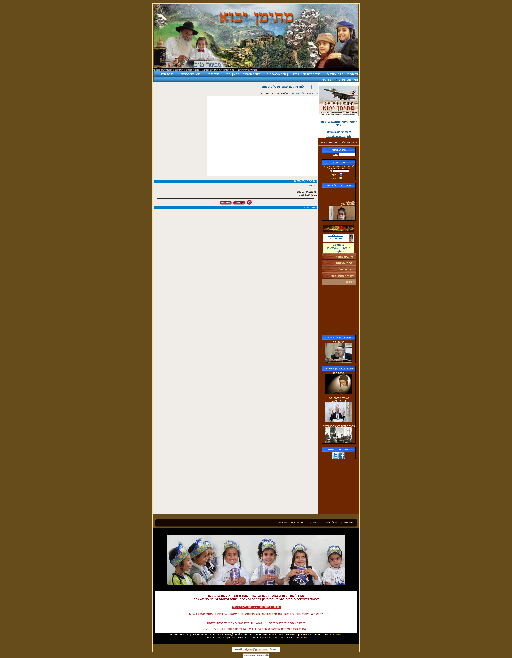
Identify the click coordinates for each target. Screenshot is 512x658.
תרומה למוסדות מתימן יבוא (293, 522)
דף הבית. (352, 74)
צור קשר (326, 79)
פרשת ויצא (338, 373)
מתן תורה (350, 197)
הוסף (334, 175)
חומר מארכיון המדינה (198, 69)
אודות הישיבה (251, 74)
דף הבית (313, 93)
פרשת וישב (338, 342)
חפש (335, 154)
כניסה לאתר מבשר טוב (335, 237)
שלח (330, 170)
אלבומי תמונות (345, 263)
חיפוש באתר (339, 149)
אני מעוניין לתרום (258, 69)
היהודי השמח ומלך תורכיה (343, 278)
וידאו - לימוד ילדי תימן (338, 185)
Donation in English (338, 136)
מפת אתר (349, 522)
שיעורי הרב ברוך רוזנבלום (338, 368)
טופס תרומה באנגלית (339, 131)
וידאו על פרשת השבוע (339, 337)
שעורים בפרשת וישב (339, 398)
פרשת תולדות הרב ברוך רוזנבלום (338, 426)
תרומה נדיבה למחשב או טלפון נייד (339, 123)
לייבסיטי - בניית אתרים (254, 656)
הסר (334, 178)
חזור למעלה (333, 522)
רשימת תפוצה (338, 162)
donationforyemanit (173, 69)
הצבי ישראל (347, 269)
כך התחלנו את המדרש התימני (229, 69)
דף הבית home (345, 256)
